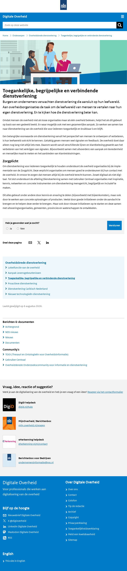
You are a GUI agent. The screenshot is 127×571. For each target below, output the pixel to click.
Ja (10, 228)
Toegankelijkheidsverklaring (83, 528)
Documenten (12, 342)
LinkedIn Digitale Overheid (22, 526)
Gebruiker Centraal (15, 359)
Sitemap (72, 539)
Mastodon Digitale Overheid (23, 532)
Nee (21, 228)
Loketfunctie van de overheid (24, 267)
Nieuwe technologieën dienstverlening (29, 294)
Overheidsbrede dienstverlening (25, 262)
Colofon (72, 500)
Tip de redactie (76, 506)
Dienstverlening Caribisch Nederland (28, 288)
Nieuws (9, 337)
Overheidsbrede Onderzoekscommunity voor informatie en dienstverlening (46, 365)
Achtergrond (12, 326)
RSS (10, 537)
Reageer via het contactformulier (105, 392)
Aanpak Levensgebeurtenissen (24, 272)
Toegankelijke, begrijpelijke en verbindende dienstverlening (41, 278)
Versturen (114, 225)
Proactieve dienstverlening (22, 283)
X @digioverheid (17, 520)
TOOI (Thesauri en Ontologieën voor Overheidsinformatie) (36, 354)
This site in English (15, 560)
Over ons (73, 489)
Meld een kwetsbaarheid (81, 534)
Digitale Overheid (15, 17)
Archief (72, 511)
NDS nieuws (11, 332)
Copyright (73, 517)
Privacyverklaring (77, 523)
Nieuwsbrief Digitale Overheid (24, 515)
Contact (72, 494)
